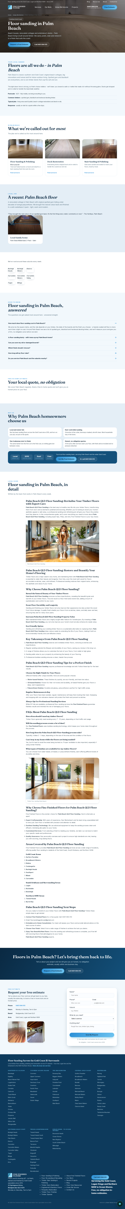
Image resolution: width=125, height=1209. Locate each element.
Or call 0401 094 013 (87, 459)
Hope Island (34, 1079)
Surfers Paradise (80, 1073)
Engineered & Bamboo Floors (51, 1187)
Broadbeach (78, 1076)
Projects (75, 7)
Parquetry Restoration (49, 1190)
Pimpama (11, 1115)
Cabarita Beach (35, 1159)
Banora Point (34, 1141)
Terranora (33, 1144)
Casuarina (33, 1156)
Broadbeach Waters (81, 1079)
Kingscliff (33, 1153)
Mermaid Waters (80, 1094)
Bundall (77, 1082)
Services (38, 7)
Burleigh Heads (11, 270)
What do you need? (76, 1015)
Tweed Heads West (36, 1138)
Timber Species (46, 1194)
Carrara (99, 1079)
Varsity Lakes (101, 1103)
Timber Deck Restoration (50, 1185)
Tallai (98, 1088)
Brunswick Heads (58, 1133)
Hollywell (55, 1079)
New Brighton (57, 1139)
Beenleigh (11, 1073)
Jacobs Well (11, 1118)
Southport (56, 1100)
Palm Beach (11, 1138)
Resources (96, 1)
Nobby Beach (79, 1097)
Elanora (29, 269)
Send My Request (92, 1035)
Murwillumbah (34, 1171)
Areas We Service (61, 7)
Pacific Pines (34, 1088)
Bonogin (99, 1091)
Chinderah (33, 1150)
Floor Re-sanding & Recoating (51, 1178)
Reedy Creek (101, 1106)
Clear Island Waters (81, 1103)
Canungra (100, 1115)
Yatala (10, 1106)
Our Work (48, 7)
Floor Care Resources (74, 1185)
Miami (77, 1100)
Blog (88, 1)
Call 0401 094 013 (40, 44)
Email (94, 1000)
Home (9, 15)
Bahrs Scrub (11, 1097)
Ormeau (10, 1109)
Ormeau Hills (12, 1112)
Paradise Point (57, 1082)
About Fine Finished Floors (75, 1176)
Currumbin (11, 276)
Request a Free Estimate (19, 44)
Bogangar (33, 1162)
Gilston (99, 1094)
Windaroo (11, 1100)
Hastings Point (34, 1165)
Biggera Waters (57, 1076)
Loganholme (12, 1082)
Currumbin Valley (30, 277)
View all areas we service (42, 1066)
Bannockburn (12, 1103)
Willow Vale (11, 1121)
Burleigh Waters (20, 270)
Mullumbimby (57, 1148)
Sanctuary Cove (35, 1082)
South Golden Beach (59, 1142)
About (105, 1)
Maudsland (33, 1091)
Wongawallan (12, 1124)
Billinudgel (56, 1145)
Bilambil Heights (35, 1147)
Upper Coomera (35, 1076)
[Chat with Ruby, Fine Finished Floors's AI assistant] (120, 1204)
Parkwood (56, 1094)
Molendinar (56, 1097)
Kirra (9, 1162)
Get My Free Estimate (66, 459)
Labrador (55, 1088)
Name (72, 992)
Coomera (33, 1073)
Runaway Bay (57, 1073)
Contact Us (113, 1)
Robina (99, 1100)
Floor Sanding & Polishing (50, 1176)
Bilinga (19, 283)
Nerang (99, 1073)
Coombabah (56, 1085)
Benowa (77, 1085)
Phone (72, 1000)
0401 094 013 (94, 7)
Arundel (55, 1091)
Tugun (10, 283)
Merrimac (100, 1109)
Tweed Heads (34, 1132)
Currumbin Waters (21, 277)
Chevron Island (79, 1106)
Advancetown (101, 1097)
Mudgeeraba (101, 1085)
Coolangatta (11, 1159)
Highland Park (101, 1076)
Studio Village (34, 1100)
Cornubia (10, 1088)
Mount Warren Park (14, 1079)
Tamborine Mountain (103, 1112)
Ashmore (78, 1088)
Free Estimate (110, 7)
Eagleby (10, 1076)
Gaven (32, 1097)
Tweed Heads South (36, 1135)
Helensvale (33, 1094)
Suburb (72, 1007)
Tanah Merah (12, 1094)
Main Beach (56, 1103)
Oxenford (33, 1085)
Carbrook (11, 1091)
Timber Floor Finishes (49, 1192)
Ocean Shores (57, 1136)
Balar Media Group (111, 1202)
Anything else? (75, 1023)
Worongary (100, 1082)
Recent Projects (71, 1180)
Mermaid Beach (80, 1091)
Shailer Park (11, 1085)
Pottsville (33, 1168)
